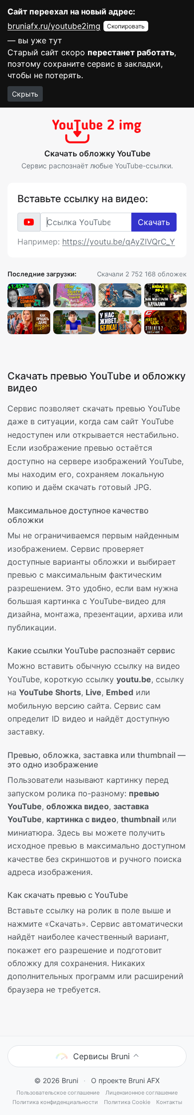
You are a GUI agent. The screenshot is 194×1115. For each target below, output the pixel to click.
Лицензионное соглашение (141, 1092)
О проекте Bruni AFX (125, 1080)
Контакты (169, 1102)
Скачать (154, 222)
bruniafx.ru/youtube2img (53, 26)
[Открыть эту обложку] (28, 295)
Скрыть (25, 94)
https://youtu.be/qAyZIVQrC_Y (118, 242)
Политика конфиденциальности (55, 1102)
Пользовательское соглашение (57, 1092)
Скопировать (126, 26)
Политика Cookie (127, 1102)
